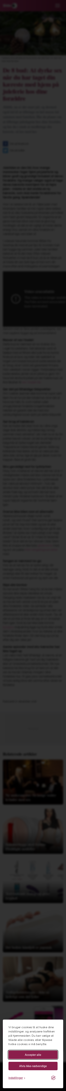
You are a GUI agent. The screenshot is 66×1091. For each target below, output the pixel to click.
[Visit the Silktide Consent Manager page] (53, 1078)
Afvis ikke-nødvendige (33, 1066)
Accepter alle (33, 1055)
